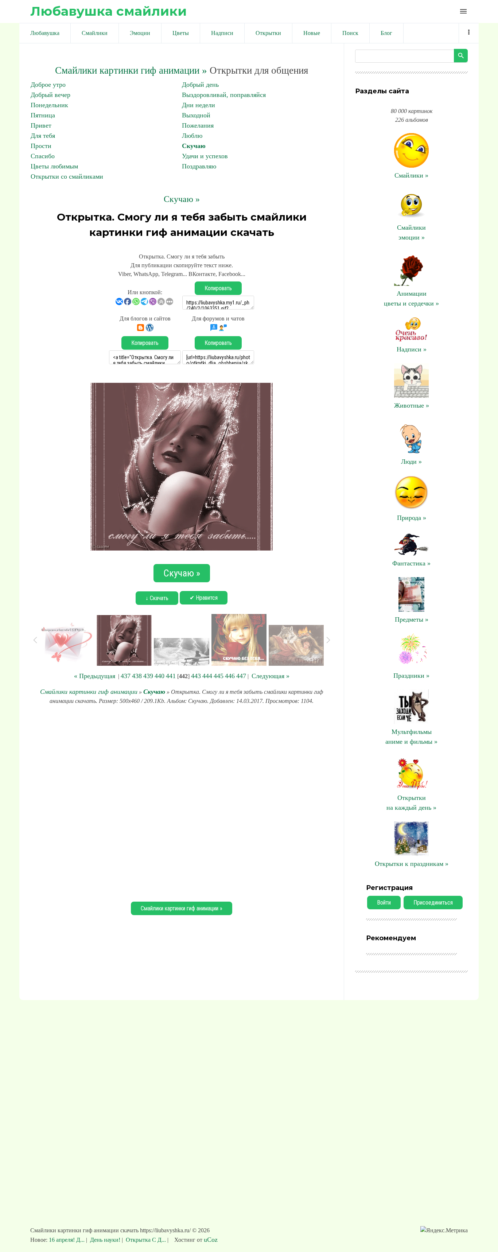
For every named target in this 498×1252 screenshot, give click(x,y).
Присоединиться (433, 902)
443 (196, 676)
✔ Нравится (204, 597)
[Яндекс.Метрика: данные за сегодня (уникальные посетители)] (444, 1230)
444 (207, 676)
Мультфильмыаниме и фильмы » (411, 736)
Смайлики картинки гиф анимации (88, 691)
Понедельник (49, 105)
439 (148, 676)
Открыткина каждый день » (411, 802)
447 (241, 676)
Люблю (192, 135)
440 (159, 676)
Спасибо (43, 156)
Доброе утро (48, 84)
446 (230, 676)
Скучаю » (182, 199)
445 (218, 676)
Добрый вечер (50, 94)
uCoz (211, 1239)
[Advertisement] (181, 802)
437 (126, 676)
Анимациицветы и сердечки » (411, 298)
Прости (41, 145)
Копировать (218, 288)
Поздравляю (199, 166)
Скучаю (194, 145)
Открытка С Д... (145, 1240)
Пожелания (198, 125)
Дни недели (198, 105)
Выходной (196, 115)
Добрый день (200, 84)
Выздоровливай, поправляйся (224, 94)
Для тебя (43, 135)
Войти (384, 902)
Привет (41, 125)
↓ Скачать (156, 598)
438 (137, 676)
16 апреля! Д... (67, 1240)
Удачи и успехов (205, 156)
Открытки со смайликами (67, 176)
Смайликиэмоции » (411, 232)
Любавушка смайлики (108, 11)
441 (171, 676)
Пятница (43, 115)
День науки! (105, 1240)
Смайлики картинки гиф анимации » (131, 70)
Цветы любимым (54, 166)
